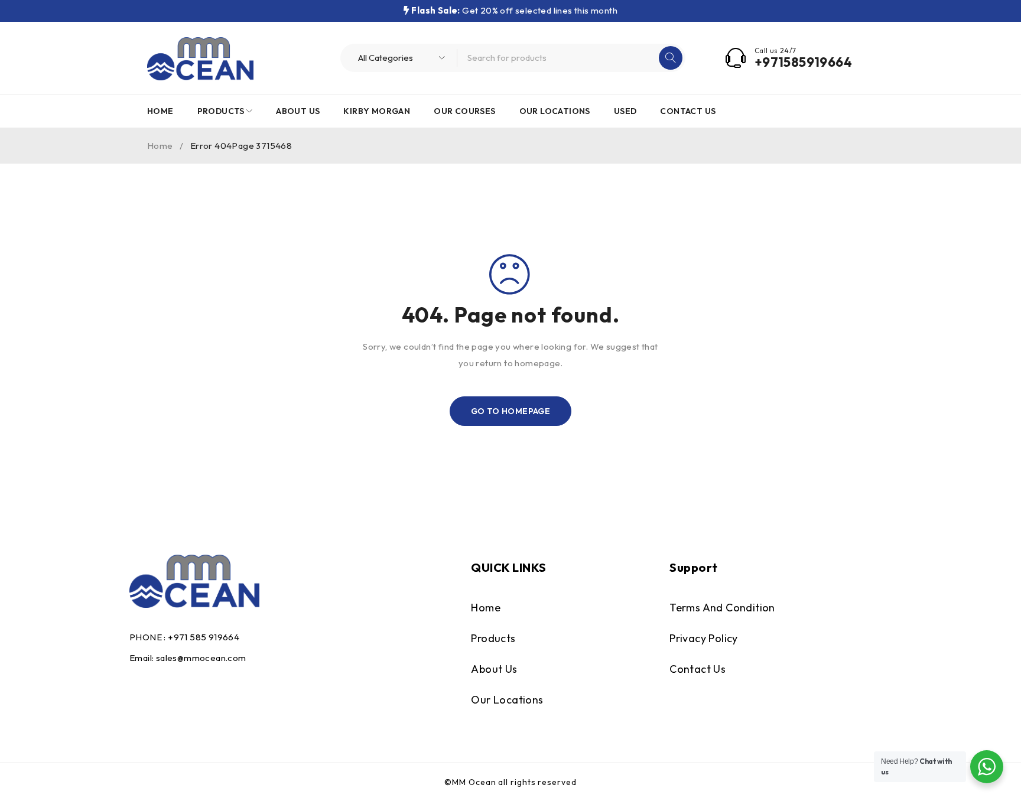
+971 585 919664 (203, 637)
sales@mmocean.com (201, 657)
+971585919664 (803, 62)
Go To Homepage (511, 411)
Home (160, 145)
